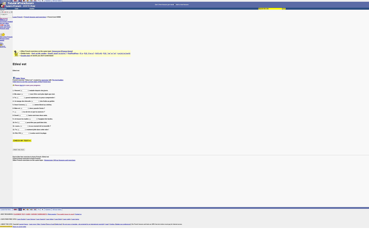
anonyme (44, 80)
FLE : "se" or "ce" (109, 53)
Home (1, 42)
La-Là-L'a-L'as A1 (124, 53)
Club (16, 8)
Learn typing (75, 219)
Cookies (112, 224)
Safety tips (58, 224)
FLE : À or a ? (89, 53)
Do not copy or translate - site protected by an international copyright (83, 224)
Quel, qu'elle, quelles (39, 53)
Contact (2, 43)
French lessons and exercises (35, 17)
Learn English (21, 219)
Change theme (66, 51)
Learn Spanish (40, 219)
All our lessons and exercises (64, 160)
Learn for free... (6, 209)
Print (1, 45)
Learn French (17, 17)
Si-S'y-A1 (98, 53)
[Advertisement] (190, 31)
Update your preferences (123, 224)
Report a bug (3, 47)
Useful (32, 8)
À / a (81, 53)
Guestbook (2, 46)
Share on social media (19, 226)
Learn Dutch (58, 219)
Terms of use (50, 224)
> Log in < (4, 14)
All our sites (57, 209)
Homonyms (56, 51)
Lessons (3, 8)
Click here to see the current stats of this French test (32, 82)
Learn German (31, 219)
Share (23, 78)
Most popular (52, 214)
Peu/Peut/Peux (73, 53)
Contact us (78, 214)
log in (22, 85)
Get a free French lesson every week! (6, 38)
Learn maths (66, 219)
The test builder (57, 80)
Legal (106, 224)
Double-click (25, 55)
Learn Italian (50, 219)
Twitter (17, 78)
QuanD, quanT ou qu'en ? (57, 53)
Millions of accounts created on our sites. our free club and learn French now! (6, 24)
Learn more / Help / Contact (37, 224)
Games (48, 209)
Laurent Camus (23, 224)
